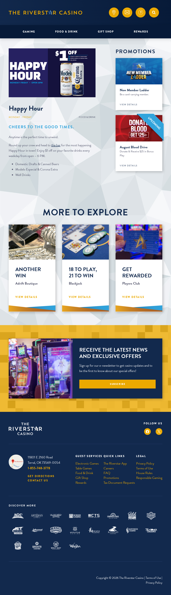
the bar (55, 145)
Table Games (83, 468)
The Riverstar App (115, 463)
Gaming (29, 32)
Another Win (28, 272)
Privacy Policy (145, 463)
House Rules (144, 472)
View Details (128, 104)
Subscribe (127, 13)
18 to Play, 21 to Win (83, 272)
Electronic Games (87, 463)
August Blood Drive (133, 147)
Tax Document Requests (119, 482)
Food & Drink (66, 32)
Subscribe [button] (117, 384)
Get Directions (41, 476)
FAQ (141, 13)
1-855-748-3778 (39, 468)
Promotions (111, 477)
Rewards (141, 32)
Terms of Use (144, 468)
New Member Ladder (134, 90)
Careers (109, 468)
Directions (114, 13)
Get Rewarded (137, 272)
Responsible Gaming (149, 477)
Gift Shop (106, 32)
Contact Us (38, 480)
